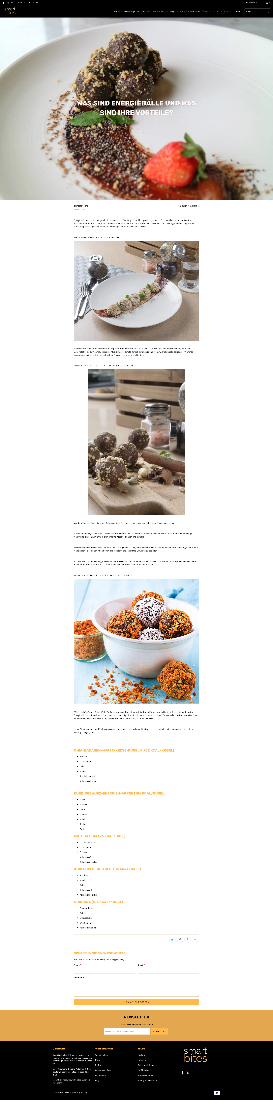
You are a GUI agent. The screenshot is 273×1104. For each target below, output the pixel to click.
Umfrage (99, 1065)
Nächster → (194, 206)
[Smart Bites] (10, 11)
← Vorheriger (181, 206)
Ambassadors (101, 1075)
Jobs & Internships (103, 1070)
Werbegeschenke (145, 1075)
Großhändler (143, 1070)
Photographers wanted (148, 1080)
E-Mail (141, 965)
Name (77, 965)
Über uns (207, 11)
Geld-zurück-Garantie (188, 11)
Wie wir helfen (101, 1055)
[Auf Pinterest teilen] (187, 940)
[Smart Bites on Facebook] (3, 3)
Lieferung (142, 1060)
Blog (219, 11)
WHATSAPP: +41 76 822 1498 (24, 3)
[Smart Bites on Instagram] (8, 3)
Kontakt (237, 11)
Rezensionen (144, 11)
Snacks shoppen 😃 (124, 11)
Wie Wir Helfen (160, 11)
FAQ (172, 11)
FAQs (97, 1060)
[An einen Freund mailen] (195, 940)
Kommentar (80, 977)
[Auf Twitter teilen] (172, 940)
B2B (226, 11)
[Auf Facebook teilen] (180, 940)
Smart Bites (64, 1092)
